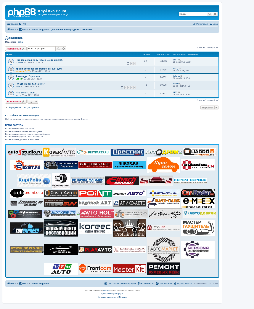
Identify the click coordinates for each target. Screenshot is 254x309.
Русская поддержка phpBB (112, 294)
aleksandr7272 (23, 71)
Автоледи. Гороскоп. (28, 76)
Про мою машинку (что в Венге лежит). (39, 60)
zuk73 (176, 60)
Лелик (176, 83)
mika (18, 86)
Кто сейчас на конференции (22, 115)
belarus (176, 76)
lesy (18, 95)
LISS (175, 92)
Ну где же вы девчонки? (30, 83)
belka (20, 42)
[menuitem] (22, 24)
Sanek (19, 79)
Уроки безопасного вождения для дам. (39, 68)
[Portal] (22, 12)
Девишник (14, 38)
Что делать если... (27, 92)
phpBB (106, 290)
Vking (175, 68)
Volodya (19, 62)
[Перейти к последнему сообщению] (180, 60)
